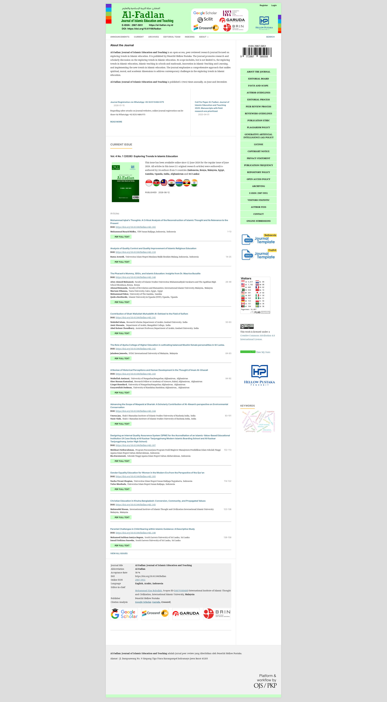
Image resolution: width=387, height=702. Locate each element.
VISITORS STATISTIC (259, 200)
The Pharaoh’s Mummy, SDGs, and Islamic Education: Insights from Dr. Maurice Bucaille (155, 273)
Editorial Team (171, 37)
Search (270, 37)
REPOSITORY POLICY (258, 172)
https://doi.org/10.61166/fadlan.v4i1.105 (136, 476)
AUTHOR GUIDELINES (258, 92)
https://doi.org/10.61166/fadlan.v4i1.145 (136, 504)
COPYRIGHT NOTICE (259, 151)
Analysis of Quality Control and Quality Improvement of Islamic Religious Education (153, 248)
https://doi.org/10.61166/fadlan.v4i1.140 (136, 277)
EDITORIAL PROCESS (258, 99)
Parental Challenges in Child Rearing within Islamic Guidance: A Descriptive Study (152, 529)
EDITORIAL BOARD (258, 78)
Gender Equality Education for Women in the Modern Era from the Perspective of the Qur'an (157, 472)
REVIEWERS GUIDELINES (258, 113)
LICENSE (258, 144)
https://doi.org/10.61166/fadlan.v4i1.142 (136, 348)
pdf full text (122, 461)
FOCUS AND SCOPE (258, 85)
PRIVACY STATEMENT (258, 158)
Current (139, 37)
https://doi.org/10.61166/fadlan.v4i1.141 (136, 317)
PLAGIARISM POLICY (258, 127)
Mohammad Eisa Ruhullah (148, 590)
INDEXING (190, 37)
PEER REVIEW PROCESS (258, 106)
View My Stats (263, 352)
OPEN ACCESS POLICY (258, 179)
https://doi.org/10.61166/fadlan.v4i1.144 (136, 411)
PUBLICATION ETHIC (258, 120)
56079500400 (181, 590)
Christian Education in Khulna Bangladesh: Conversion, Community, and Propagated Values (158, 500)
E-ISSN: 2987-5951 (258, 193)
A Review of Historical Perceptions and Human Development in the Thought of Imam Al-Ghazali (159, 370)
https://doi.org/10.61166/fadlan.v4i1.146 (136, 532)
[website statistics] (247, 352)
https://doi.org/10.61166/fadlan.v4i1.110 (136, 252)
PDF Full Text (122, 237)
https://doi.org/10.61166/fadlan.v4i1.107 (136, 445)
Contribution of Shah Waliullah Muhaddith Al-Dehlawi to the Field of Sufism (149, 313)
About (203, 37)
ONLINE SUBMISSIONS (259, 220)
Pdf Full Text (122, 489)
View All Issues (119, 553)
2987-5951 (140, 579)
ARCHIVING (258, 186)
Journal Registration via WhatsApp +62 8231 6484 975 (137, 102)
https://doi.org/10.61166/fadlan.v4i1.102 (136, 227)
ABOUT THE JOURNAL (258, 71)
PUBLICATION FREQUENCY (258, 165)
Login (274, 5)
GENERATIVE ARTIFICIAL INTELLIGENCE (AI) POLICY (259, 136)
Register (264, 5)
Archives (153, 37)
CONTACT (258, 214)
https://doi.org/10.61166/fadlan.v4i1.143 (136, 373)
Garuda (156, 602)
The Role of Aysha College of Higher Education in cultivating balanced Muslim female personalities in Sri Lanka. (167, 345)
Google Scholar (143, 602)
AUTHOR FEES (258, 207)
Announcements (119, 37)
